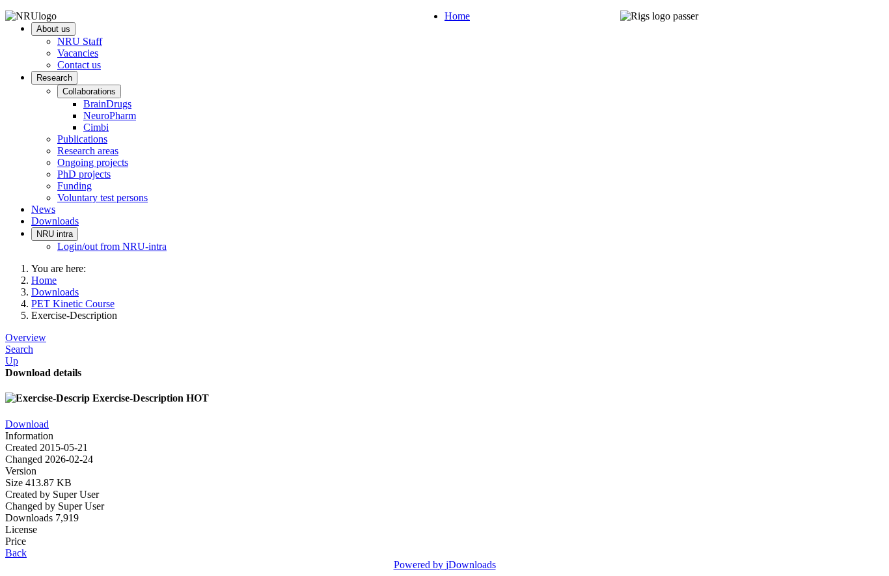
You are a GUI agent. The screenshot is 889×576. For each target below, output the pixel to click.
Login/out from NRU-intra (112, 246)
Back (16, 552)
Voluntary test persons (102, 197)
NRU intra (54, 234)
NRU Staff (79, 41)
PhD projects (84, 174)
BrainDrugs (107, 103)
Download (27, 424)
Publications (82, 138)
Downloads (55, 220)
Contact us (79, 64)
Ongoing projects (92, 162)
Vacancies (77, 53)
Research (54, 78)
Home (457, 15)
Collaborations (89, 91)
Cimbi (96, 127)
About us (53, 29)
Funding (74, 185)
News (43, 209)
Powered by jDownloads (445, 564)
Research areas (87, 150)
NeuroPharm (109, 115)
